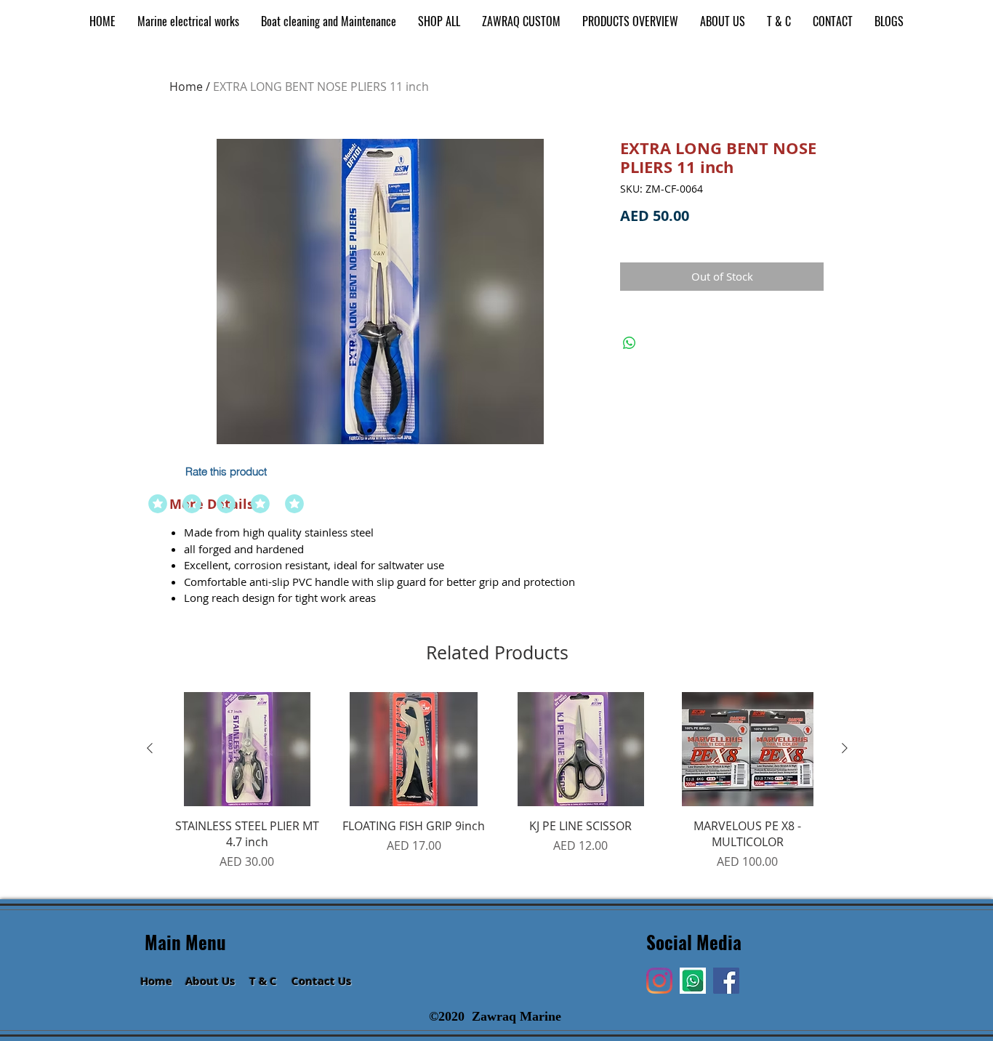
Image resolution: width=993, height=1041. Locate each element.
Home (186, 87)
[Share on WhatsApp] (629, 343)
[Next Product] (844, 748)
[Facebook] (726, 981)
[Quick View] (247, 749)
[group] (497, 789)
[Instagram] (659, 981)
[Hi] (693, 981)
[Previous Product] (149, 748)
